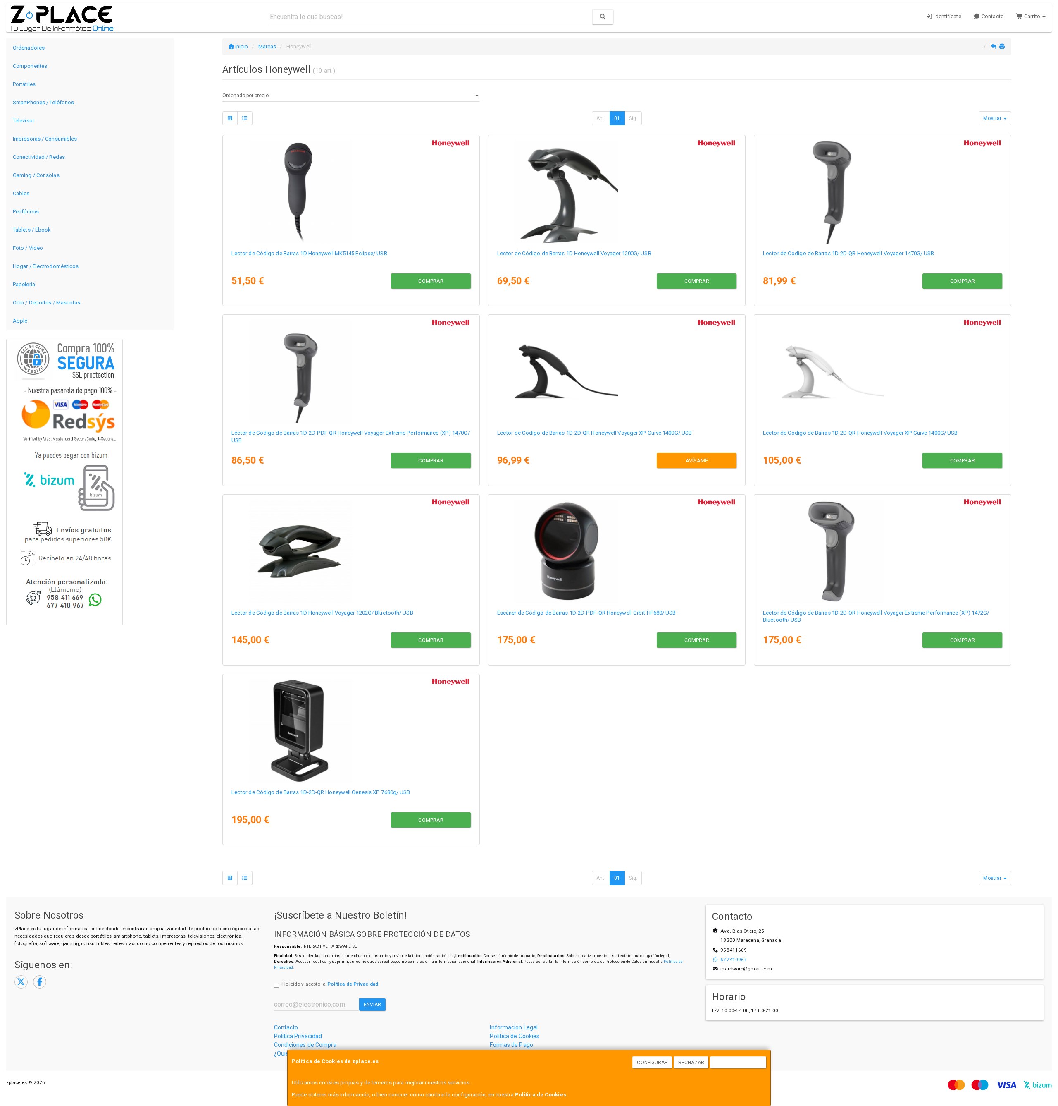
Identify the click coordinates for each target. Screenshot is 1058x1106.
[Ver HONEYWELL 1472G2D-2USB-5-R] (882, 550)
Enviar (372, 1005)
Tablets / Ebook (32, 230)
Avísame (697, 460)
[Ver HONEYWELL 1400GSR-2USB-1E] (616, 370)
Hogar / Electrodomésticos (46, 266)
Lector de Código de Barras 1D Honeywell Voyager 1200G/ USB (574, 253)
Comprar (430, 281)
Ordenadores (29, 48)
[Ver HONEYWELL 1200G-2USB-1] (616, 191)
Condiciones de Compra (305, 1044)
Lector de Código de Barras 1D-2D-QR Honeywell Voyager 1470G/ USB (848, 253)
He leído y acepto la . (330, 984)
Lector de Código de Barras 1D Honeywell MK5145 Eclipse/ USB (309, 253)
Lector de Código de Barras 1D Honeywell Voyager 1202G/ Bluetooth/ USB (322, 613)
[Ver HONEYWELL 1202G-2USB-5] (351, 550)
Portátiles (24, 84)
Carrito (1032, 16)
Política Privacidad (298, 1036)
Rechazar (691, 1062)
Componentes (30, 66)
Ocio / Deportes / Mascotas (47, 302)
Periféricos (26, 211)
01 (617, 118)
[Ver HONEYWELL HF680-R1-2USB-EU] (616, 550)
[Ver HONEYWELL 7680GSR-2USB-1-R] (351, 730)
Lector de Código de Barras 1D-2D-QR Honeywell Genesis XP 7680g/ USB (320, 792)
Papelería (24, 284)
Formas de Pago (511, 1044)
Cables (21, 193)
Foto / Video (28, 248)
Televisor (23, 120)
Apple (20, 321)
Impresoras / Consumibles (45, 139)
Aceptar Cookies (739, 1062)
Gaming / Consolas (36, 175)
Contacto (992, 16)
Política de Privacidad (352, 984)
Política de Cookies (540, 1095)
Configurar (652, 1062)
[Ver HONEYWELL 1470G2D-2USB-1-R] (351, 370)
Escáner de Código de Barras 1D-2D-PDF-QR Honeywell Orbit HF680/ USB (586, 613)
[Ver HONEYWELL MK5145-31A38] (351, 191)
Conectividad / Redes (39, 157)
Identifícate (946, 16)
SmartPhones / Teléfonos (43, 102)
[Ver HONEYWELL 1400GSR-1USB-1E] (882, 370)
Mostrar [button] (993, 118)
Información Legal (514, 1027)
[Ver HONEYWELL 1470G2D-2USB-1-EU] (882, 191)
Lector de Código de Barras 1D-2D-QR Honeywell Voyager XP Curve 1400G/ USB (594, 433)
